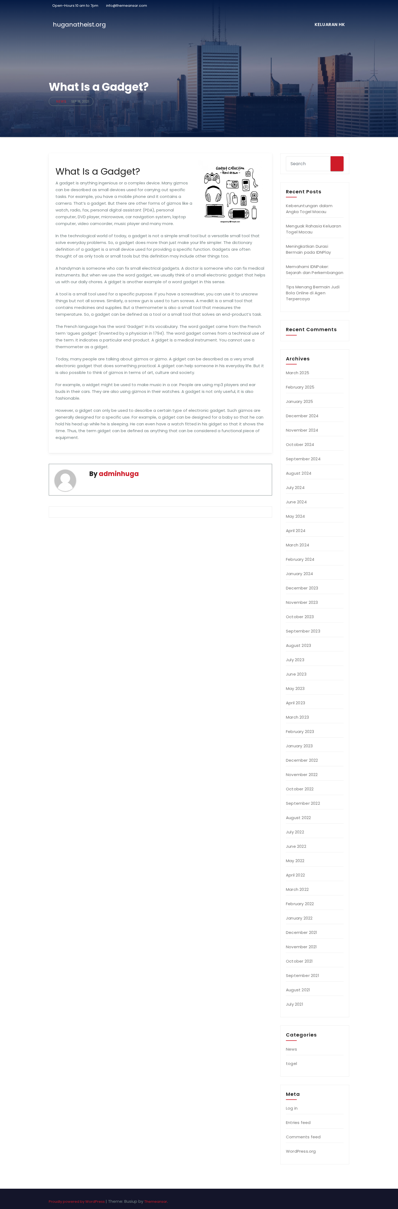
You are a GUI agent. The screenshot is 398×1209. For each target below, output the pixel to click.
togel (291, 1063)
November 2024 (302, 430)
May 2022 (295, 860)
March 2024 (297, 545)
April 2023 (295, 703)
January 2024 (299, 573)
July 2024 (295, 487)
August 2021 (298, 990)
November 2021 (301, 947)
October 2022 (300, 789)
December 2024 (302, 416)
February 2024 (300, 559)
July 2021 (294, 1004)
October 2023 (300, 617)
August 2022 (298, 817)
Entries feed (298, 1122)
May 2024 (295, 516)
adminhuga (119, 473)
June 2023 (296, 674)
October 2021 (299, 961)
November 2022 (302, 774)
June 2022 (296, 846)
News (61, 101)
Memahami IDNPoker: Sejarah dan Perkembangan (314, 269)
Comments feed (303, 1137)
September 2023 (303, 631)
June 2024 (296, 502)
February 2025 (300, 387)
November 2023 (302, 602)
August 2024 (298, 473)
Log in (292, 1108)
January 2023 (299, 746)
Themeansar (155, 1201)
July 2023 (295, 660)
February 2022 (300, 904)
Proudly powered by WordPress (77, 1201)
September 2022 (303, 803)
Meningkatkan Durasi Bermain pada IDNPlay (308, 249)
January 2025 (299, 401)
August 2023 (298, 645)
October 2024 (300, 444)
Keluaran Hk (330, 24)
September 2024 (303, 459)
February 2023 (300, 731)
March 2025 (297, 373)
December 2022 (302, 760)
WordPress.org (301, 1151)
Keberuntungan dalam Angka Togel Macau (309, 208)
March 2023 (297, 717)
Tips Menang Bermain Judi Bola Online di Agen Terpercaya (313, 293)
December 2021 (301, 932)
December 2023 (302, 588)
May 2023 (295, 688)
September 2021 (302, 975)
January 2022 (299, 918)
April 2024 (295, 530)
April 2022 (295, 875)
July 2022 (295, 832)
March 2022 (297, 889)
